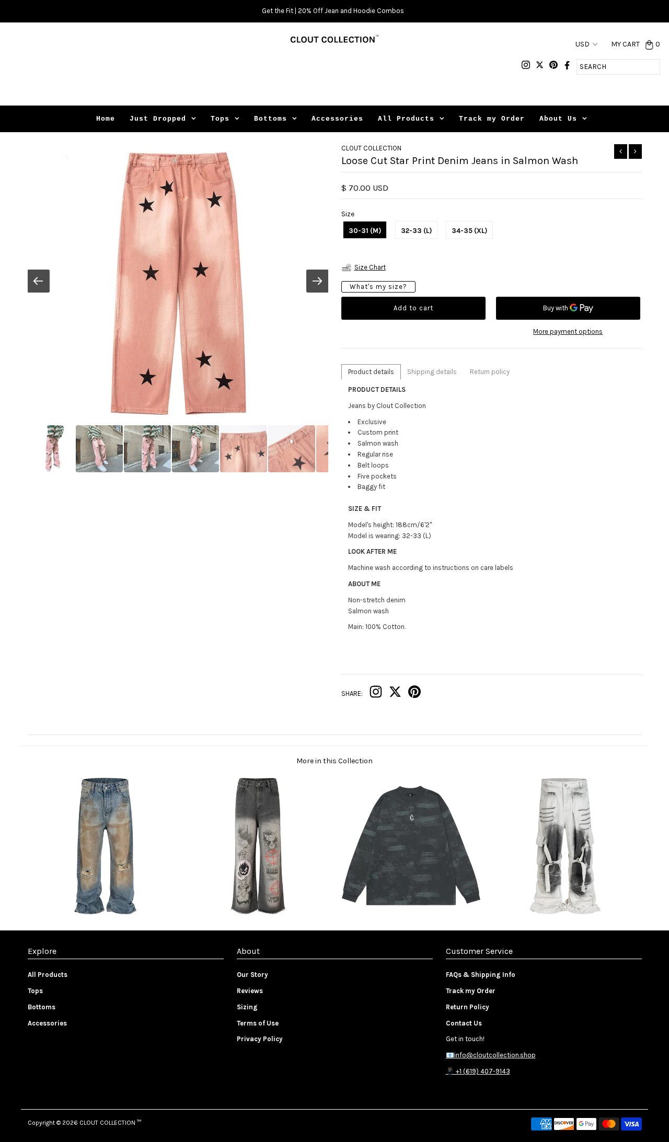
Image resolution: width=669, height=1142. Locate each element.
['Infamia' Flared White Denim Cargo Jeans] (564, 914)
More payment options (568, 331)
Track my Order (492, 119)
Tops (220, 119)
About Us (558, 119)
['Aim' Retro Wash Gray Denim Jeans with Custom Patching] (257, 914)
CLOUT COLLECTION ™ (110, 1122)
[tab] (371, 371)
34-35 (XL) (469, 231)
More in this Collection (334, 760)
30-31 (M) (365, 231)
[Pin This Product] (414, 694)
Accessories (337, 119)
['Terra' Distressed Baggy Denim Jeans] (104, 914)
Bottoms (270, 119)
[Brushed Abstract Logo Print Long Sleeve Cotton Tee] (411, 914)
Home (105, 119)
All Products (406, 119)
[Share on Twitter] (395, 694)
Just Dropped (158, 119)
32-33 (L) (416, 231)
